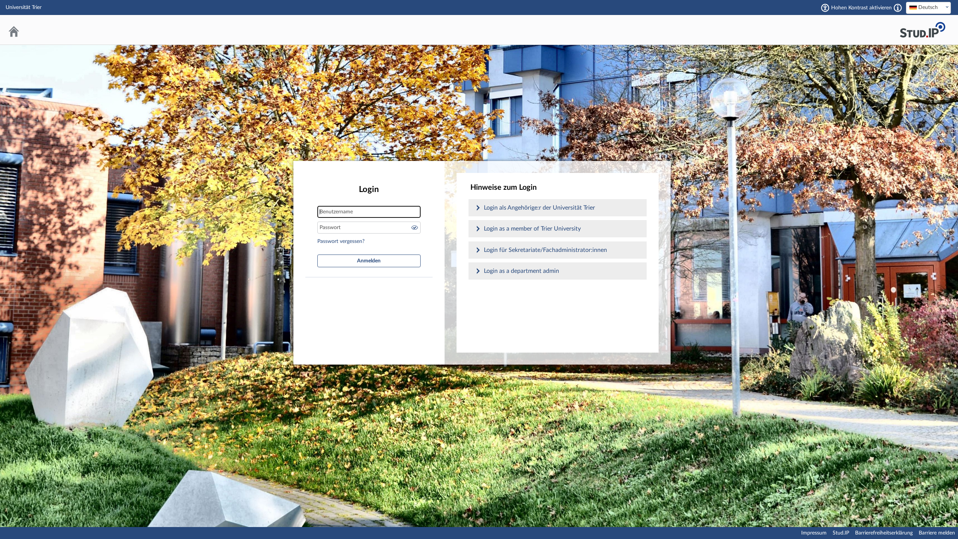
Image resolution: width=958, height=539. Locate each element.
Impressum (814, 533)
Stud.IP (841, 533)
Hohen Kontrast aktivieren (861, 7)
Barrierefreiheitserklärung (884, 533)
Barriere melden (937, 533)
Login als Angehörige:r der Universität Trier (539, 208)
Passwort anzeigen (414, 227)
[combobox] (928, 8)
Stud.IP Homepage (922, 30)
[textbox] (928, 7)
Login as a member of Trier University (532, 229)
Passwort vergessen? (340, 241)
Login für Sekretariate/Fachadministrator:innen (545, 250)
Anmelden (369, 261)
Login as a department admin (521, 271)
